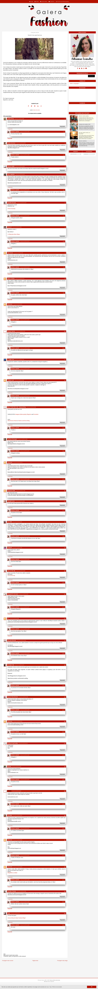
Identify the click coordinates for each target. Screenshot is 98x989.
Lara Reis (9, 815)
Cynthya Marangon (12, 439)
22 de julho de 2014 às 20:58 (25, 536)
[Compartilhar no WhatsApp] (41, 106)
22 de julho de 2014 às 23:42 (17, 815)
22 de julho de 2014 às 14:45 (17, 462)
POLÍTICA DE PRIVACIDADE (63, 1)
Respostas (10, 129)
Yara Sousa (10, 252)
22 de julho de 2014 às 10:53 (16, 227)
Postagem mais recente (7, 960)
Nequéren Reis (11, 490)
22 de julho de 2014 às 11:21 (17, 304)
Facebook (36, 414)
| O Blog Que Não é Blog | (14, 234)
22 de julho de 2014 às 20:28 (14, 618)
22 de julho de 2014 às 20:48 (25, 348)
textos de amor (36, 110)
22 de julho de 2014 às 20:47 (24, 319)
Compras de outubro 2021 (84, 124)
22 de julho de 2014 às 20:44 (25, 241)
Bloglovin (29, 414)
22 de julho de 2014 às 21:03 (24, 559)
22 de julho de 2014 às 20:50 (25, 427)
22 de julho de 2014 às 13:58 (31, 407)
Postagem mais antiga (62, 960)
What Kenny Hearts (12, 420)
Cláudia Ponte (11, 501)
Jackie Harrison (11, 143)
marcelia (9, 521)
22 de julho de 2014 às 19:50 (24, 131)
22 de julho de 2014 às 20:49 (25, 368)
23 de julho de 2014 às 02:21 (17, 866)
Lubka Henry (10, 118)
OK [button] (91, 986)
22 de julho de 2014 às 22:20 (16, 766)
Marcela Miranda (11, 640)
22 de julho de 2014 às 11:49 (19, 359)
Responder (62, 126)
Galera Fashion (42, 980)
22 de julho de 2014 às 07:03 (20, 143)
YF (8, 618)
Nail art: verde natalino (84, 116)
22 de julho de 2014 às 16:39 (20, 501)
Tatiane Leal (10, 380)
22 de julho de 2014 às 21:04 (24, 582)
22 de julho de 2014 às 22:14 (23, 743)
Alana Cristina (11, 278)
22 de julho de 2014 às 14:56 (20, 490)
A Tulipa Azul (10, 359)
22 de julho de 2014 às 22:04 (25, 685)
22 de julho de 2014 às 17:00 (17, 547)
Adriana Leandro (15, 131)
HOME (31, 1)
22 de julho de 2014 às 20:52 (25, 479)
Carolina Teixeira (11, 891)
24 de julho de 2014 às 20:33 (24, 925)
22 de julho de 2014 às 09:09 (20, 166)
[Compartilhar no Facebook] (28, 106)
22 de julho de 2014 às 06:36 (19, 118)
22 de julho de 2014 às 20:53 (24, 510)
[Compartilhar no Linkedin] (38, 106)
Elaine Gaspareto (51, 981)
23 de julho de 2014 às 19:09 (21, 891)
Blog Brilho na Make (12, 872)
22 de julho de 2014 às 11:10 (19, 278)
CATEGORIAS (44, 1)
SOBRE (37, 1)
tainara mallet (11, 166)
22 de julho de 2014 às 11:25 (20, 331)
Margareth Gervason (12, 594)
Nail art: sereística (83, 141)
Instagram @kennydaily (20, 414)
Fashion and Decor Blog (24, 420)
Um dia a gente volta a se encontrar (84, 133)
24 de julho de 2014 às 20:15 (24, 855)
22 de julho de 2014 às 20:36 (24, 154)
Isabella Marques (11, 202)
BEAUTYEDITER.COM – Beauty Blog (16, 407)
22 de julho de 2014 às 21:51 (24, 607)
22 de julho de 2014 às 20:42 (25, 215)
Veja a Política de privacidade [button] (55, 986)
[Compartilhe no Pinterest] (34, 106)
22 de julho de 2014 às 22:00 (25, 653)
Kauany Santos (11, 331)
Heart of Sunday (11, 208)
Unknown (9, 304)
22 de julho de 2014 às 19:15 (20, 570)
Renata (9, 766)
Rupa (8, 913)
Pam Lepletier (11, 174)
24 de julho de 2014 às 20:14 (24, 828)
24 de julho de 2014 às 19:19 (24, 755)
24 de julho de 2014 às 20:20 (25, 879)
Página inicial (35, 960)
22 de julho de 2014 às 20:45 (25, 267)
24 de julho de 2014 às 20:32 (24, 901)
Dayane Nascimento (12, 696)
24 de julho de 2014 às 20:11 (24, 779)
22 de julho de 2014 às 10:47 (21, 202)
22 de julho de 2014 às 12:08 (19, 380)
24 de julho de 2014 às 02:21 (15, 913)
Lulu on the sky (11, 570)
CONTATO (52, 1)
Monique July (10, 664)
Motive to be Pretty (12, 743)
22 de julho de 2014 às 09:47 (20, 174)
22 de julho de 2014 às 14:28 (22, 439)
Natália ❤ (9, 547)
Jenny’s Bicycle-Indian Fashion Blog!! (16, 918)
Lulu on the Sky (11, 575)
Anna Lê (9, 227)
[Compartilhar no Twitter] (31, 106)
